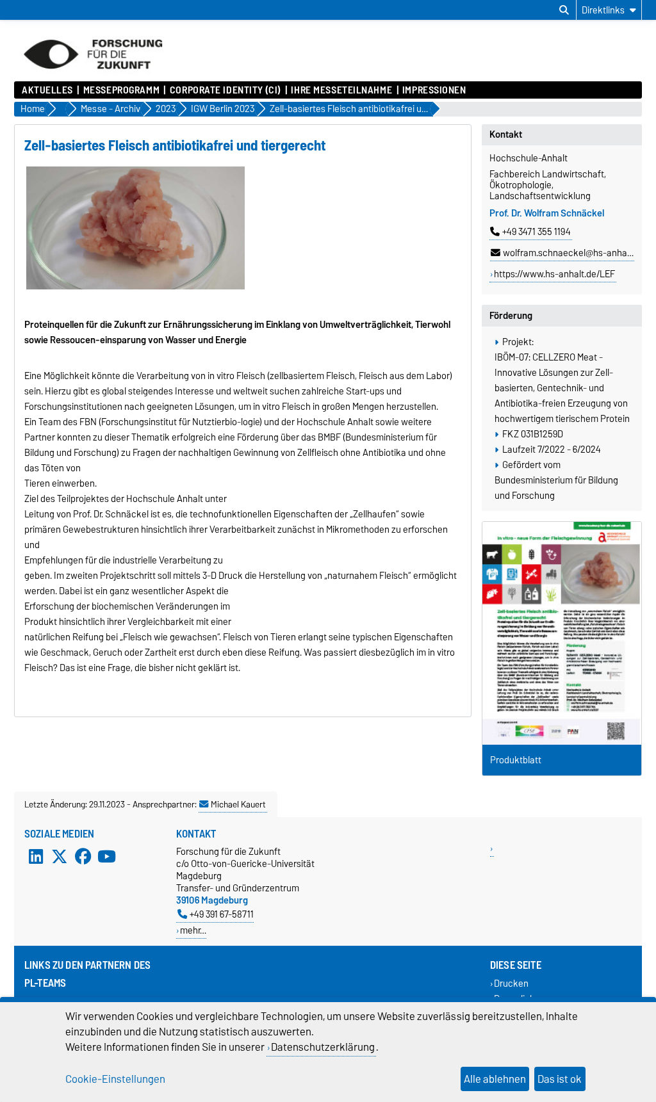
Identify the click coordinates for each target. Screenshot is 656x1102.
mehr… (193, 930)
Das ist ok (559, 1079)
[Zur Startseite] (93, 75)
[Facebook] (83, 856)
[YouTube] (106, 856)
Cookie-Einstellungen (115, 1079)
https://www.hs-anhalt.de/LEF (554, 274)
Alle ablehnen (495, 1079)
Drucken (511, 983)
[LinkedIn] (35, 856)
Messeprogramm (121, 90)
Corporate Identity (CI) (225, 90)
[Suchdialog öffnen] (564, 10)
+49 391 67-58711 (222, 914)
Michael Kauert (238, 804)
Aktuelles (47, 90)
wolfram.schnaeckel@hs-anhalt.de (573, 253)
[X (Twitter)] (59, 856)
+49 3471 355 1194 (536, 231)
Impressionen (434, 90)
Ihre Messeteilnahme (341, 90)
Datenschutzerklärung (323, 1047)
